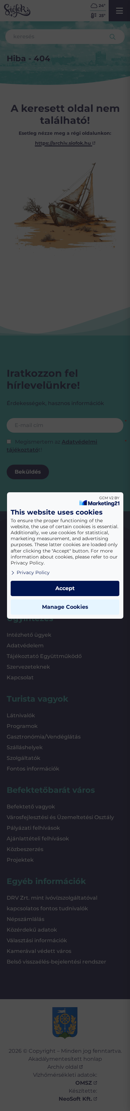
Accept (65, 588)
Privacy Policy (33, 572)
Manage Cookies (65, 607)
